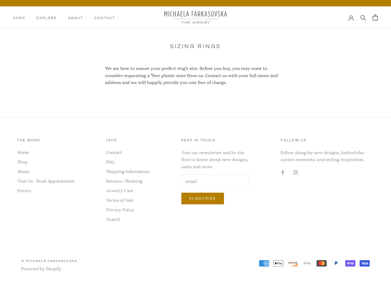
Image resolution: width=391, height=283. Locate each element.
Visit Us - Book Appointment (46, 181)
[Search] (363, 17)
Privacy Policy (120, 209)
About (75, 18)
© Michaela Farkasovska (49, 261)
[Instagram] (295, 171)
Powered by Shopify (41, 268)
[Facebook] (283, 171)
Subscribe (202, 198)
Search (113, 219)
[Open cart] (375, 17)
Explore (46, 18)
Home (23, 152)
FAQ (110, 161)
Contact (104, 18)
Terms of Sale (120, 200)
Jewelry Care (119, 190)
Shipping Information (128, 171)
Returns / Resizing (124, 181)
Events (24, 190)
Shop (19, 18)
